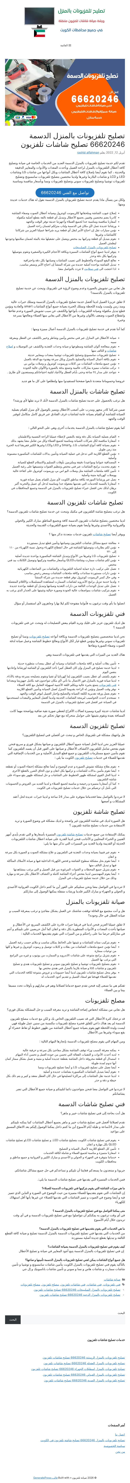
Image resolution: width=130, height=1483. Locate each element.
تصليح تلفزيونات (39, 636)
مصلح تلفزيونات (30, 1284)
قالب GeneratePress (45, 1477)
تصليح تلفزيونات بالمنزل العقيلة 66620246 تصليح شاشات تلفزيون (84, 1363)
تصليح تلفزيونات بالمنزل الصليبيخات (94, 247)
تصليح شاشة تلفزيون (70, 834)
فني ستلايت (91, 269)
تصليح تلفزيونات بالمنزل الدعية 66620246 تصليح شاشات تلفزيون (80, 1295)
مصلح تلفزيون (50, 1284)
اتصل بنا (120, 1434)
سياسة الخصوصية (114, 1446)
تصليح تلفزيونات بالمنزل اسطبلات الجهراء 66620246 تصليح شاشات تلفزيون (78, 1369)
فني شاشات (94, 1284)
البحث (121, 1313)
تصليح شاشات (102, 534)
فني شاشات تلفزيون (73, 1284)
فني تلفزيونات (107, 685)
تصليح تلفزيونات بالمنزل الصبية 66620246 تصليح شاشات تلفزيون (84, 1380)
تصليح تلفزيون (84, 757)
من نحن (120, 1451)
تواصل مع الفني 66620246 (65, 192)
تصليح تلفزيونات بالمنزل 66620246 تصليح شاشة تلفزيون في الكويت (82, 1440)
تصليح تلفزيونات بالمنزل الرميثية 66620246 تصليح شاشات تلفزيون (84, 1357)
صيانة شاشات (112, 1279)
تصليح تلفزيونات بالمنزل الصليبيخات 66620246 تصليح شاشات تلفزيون (77, 1289)
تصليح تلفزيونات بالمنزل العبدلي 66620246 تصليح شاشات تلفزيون (84, 1374)
